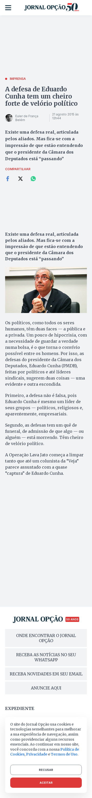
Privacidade (36, 754)
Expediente (19, 708)
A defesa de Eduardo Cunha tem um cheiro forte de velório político (41, 96)
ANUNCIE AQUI (46, 688)
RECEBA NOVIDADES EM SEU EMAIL (46, 673)
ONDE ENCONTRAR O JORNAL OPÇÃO (46, 638)
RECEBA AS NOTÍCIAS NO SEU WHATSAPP (46, 657)
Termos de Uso (64, 754)
